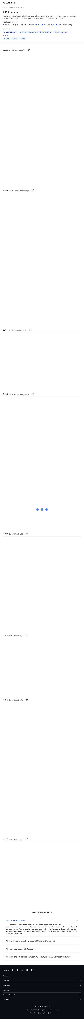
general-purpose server (14, 927)
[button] (42, 921)
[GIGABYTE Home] (9, 3)
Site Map (52, 1013)
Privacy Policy (43, 1013)
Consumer (6, 981)
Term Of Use (33, 1013)
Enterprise (6, 985)
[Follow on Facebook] (12, 970)
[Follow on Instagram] (22, 970)
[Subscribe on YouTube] (17, 970)
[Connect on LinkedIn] (27, 970)
